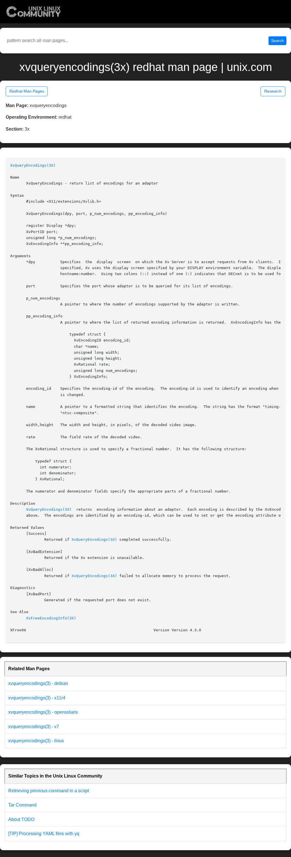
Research (273, 91)
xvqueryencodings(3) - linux (36, 740)
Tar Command (22, 804)
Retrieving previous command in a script (48, 790)
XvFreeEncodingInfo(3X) (51, 618)
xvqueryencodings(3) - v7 (33, 726)
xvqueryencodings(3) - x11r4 (36, 697)
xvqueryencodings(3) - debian (38, 683)
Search (277, 40)
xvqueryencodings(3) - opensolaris (43, 712)
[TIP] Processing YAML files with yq (43, 833)
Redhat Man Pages (26, 91)
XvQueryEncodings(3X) (33, 165)
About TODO (21, 819)
